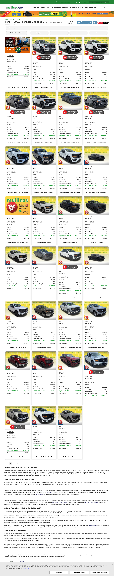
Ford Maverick (40, 494)
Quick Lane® (84, 7)
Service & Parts (74, 7)
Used (47, 7)
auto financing (93, 525)
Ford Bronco (55, 502)
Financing (65, 7)
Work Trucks (41, 7)
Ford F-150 (50, 492)
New (34, 7)
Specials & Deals (56, 7)
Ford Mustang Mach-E (91, 502)
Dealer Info (92, 7)
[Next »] (21, 463)
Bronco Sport (64, 502)
